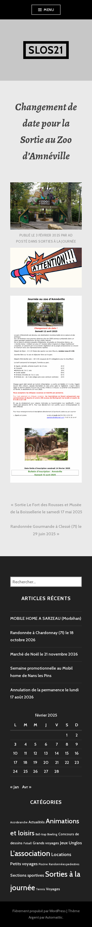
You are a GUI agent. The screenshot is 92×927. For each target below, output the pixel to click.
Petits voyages (24, 863)
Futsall (28, 843)
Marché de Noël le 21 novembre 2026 (44, 654)
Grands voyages (46, 843)
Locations (61, 854)
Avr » (26, 787)
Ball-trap (41, 834)
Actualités (37, 822)
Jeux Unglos (71, 842)
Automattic (54, 917)
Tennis (40, 889)
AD (70, 235)
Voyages (53, 889)
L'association (30, 853)
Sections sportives (27, 875)
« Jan (14, 787)
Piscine (43, 864)
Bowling (52, 834)
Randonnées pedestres (64, 864)
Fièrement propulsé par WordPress (39, 911)
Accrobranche (19, 822)
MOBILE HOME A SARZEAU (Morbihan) (45, 618)
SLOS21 (45, 50)
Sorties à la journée (57, 241)
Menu (49, 9)
